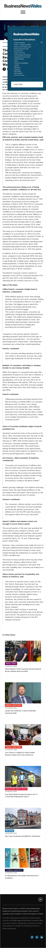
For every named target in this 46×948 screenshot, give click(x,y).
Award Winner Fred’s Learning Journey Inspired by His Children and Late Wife (23, 656)
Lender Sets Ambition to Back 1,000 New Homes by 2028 (23, 698)
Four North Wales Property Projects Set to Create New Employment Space (23, 782)
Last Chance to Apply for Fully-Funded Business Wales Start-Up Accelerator (23, 740)
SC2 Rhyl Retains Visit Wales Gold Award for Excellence (23, 863)
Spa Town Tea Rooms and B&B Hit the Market (23, 822)
